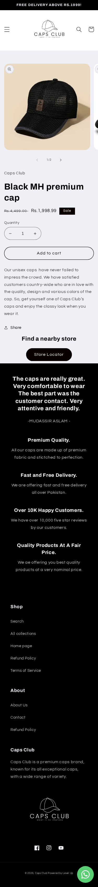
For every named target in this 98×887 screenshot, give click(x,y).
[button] (7, 29)
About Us (19, 705)
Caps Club (41, 873)
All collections (23, 634)
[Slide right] (61, 160)
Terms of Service (25, 671)
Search (17, 621)
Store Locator (49, 354)
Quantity (11, 223)
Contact (17, 717)
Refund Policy (23, 658)
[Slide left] (37, 160)
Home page (21, 646)
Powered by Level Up (60, 873)
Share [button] (15, 328)
